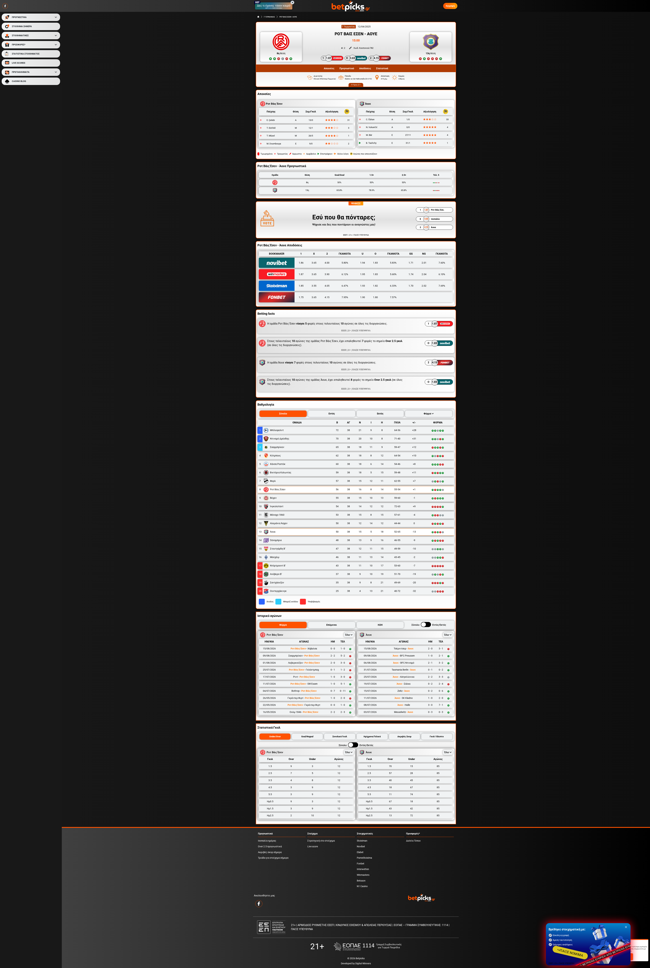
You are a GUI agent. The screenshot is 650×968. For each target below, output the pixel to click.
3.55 (314, 285)
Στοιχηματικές (365, 833)
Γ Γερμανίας (348, 26)
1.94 (362, 262)
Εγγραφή (450, 6)
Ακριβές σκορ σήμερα (270, 852)
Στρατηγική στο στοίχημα (321, 840)
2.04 (424, 274)
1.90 (362, 297)
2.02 (424, 285)
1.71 (411, 262)
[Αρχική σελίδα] (258, 17)
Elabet (360, 852)
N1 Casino (362, 886)
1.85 (301, 285)
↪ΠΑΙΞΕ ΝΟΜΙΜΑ (570, 952)
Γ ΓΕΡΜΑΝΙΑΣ (269, 17)
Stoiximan (362, 840)
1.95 (362, 274)
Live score (312, 846)
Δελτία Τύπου (413, 840)
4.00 (327, 262)
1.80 (375, 297)
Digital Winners (363, 963)
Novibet (361, 846)
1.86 (301, 262)
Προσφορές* (413, 833)
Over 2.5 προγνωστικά (270, 846)
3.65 (314, 262)
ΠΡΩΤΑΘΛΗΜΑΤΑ (20, 72)
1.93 (362, 285)
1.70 (411, 285)
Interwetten (363, 869)
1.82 (375, 285)
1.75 (301, 297)
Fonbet (360, 863)
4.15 (327, 297)
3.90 (327, 274)
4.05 (327, 285)
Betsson (361, 880)
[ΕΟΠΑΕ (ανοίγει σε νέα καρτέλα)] (368, 946)
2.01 (424, 262)
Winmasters (363, 875)
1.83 (375, 262)
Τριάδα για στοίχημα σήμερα (273, 857)
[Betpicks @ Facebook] (5, 6)
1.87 (301, 274)
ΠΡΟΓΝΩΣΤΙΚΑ (19, 17)
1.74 (411, 274)
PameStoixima (364, 857)
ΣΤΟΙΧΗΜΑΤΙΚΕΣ (20, 35)
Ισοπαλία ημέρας (267, 840)
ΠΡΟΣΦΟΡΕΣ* (18, 44)
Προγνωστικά (265, 833)
